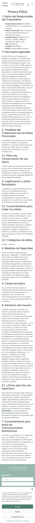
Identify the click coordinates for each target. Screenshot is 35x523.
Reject (17, 512)
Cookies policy (9, 520)
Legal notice (26, 520)
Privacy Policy (18, 520)
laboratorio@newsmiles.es (11, 413)
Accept (17, 506)
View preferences (17, 517)
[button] (32, 489)
